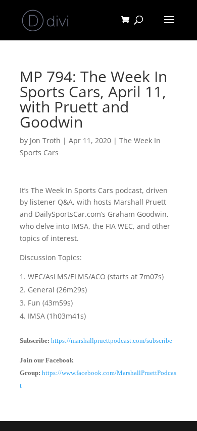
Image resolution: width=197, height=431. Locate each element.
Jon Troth (45, 140)
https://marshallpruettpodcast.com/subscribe (111, 340)
